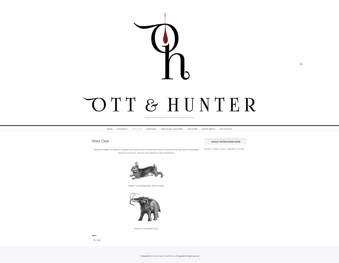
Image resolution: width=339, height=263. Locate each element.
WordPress (169, 256)
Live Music (122, 129)
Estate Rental (209, 129)
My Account (226, 129)
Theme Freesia (157, 256)
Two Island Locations (172, 129)
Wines (110, 129)
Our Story (193, 129)
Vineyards (152, 129)
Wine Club (137, 129)
